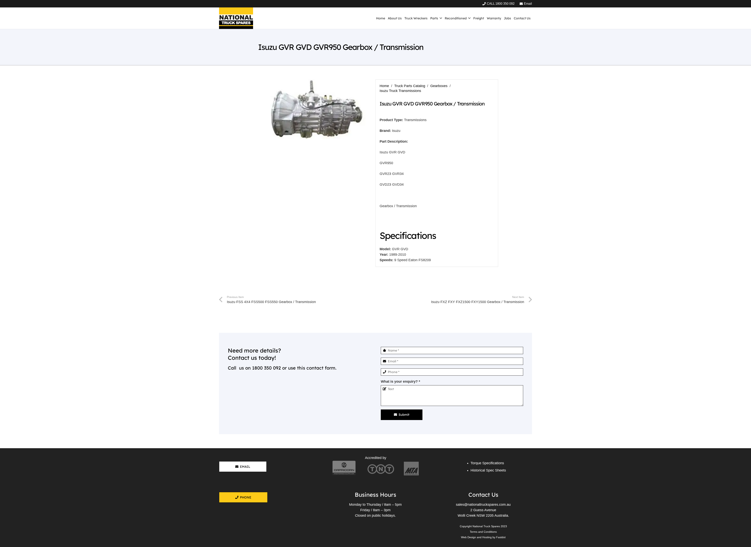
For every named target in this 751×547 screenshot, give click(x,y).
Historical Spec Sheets (488, 470)
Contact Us (483, 494)
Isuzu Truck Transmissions (400, 91)
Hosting (487, 537)
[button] (441, 18)
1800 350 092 (266, 368)
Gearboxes (438, 86)
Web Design (468, 537)
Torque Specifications (487, 463)
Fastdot (501, 537)
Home (384, 86)
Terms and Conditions (483, 531)
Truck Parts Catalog (409, 86)
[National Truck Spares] (236, 18)
